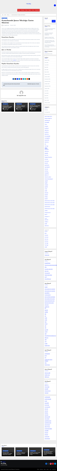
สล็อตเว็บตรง (47, 130)
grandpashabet (47, 353)
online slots (47, 304)
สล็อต (46, 267)
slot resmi (46, 159)
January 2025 (47, 76)
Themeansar (17, 469)
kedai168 (46, 194)
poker (46, 233)
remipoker (46, 184)
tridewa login (47, 255)
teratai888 (46, 430)
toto (45, 357)
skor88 (46, 190)
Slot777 (46, 214)
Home (19, 10)
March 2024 (47, 100)
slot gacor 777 (47, 216)
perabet (14, 60)
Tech (33, 10)
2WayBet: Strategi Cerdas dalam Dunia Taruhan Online (35, 106)
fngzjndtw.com (6, 25)
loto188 (46, 343)
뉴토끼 (46, 218)
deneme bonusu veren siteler (50, 200)
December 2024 (47, 79)
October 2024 (47, 83)
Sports (30, 10)
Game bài (46, 310)
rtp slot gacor (47, 436)
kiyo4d (46, 401)
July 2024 (46, 90)
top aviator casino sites (49, 269)
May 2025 (46, 67)
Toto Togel (46, 146)
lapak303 (46, 186)
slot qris (46, 231)
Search (46, 18)
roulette (46, 210)
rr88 (45, 327)
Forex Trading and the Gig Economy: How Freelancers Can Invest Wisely (50, 46)
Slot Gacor (46, 171)
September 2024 (47, 86)
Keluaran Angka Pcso (48, 118)
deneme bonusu (47, 206)
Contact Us (37, 10)
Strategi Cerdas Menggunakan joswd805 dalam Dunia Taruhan (7, 106)
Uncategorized (4, 18)
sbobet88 (46, 153)
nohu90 (46, 331)
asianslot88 (47, 403)
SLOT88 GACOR (47, 397)
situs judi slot (47, 418)
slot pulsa (46, 235)
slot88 (46, 223)
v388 (45, 339)
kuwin (46, 355)
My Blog (3, 463)
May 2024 (46, 95)
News (26, 10)
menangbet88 (47, 138)
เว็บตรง (46, 124)
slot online (46, 219)
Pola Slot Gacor (47, 364)
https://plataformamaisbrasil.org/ (50, 335)
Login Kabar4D (47, 167)
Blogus (13, 469)
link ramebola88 (47, 136)
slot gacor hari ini (48, 212)
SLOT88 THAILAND (48, 399)
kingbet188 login (47, 263)
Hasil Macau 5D (47, 120)
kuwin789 (46, 329)
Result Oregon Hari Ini (48, 116)
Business (22, 10)
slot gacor (46, 126)
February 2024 (47, 102)
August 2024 (47, 88)
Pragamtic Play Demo (48, 157)
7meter (46, 188)
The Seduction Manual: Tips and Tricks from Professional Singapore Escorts (50, 41)
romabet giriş (47, 306)
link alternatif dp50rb (48, 428)
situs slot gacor (47, 424)
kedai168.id (47, 149)
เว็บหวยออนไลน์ (47, 273)
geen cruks (46, 271)
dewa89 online (47, 345)
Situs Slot (46, 169)
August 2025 (47, 60)
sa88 (45, 333)
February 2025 (47, 74)
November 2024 (47, 81)
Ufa (45, 308)
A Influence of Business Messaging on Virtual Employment (20, 106)
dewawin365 (47, 140)
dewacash (46, 192)
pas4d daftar (47, 165)
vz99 (45, 341)
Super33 (46, 198)
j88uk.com (46, 337)
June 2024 (47, 93)
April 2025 (46, 69)
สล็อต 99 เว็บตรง (47, 426)
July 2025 (46, 62)
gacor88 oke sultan (48, 420)
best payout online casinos (49, 302)
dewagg (46, 196)
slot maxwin (47, 161)
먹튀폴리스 (46, 221)
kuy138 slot (47, 128)
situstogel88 (47, 122)
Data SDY (46, 163)
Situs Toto (46, 155)
